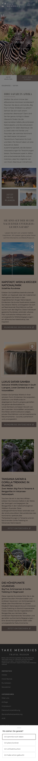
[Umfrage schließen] (19, 380)
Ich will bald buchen (12, 749)
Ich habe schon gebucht (14, 755)
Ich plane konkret (11, 743)
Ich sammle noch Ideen (14, 737)
